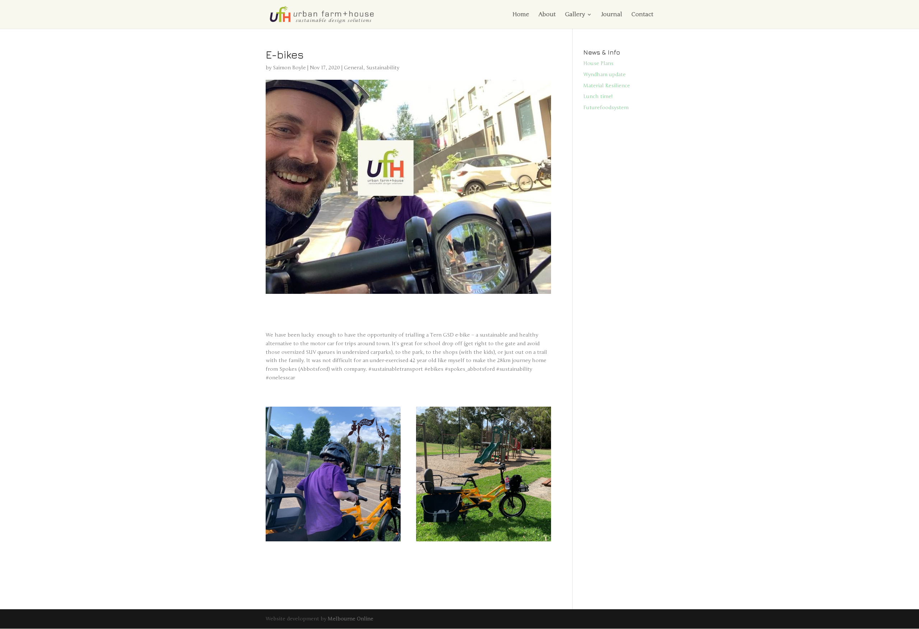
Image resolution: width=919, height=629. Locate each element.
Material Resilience (606, 86)
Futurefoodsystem (606, 108)
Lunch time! (598, 96)
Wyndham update (604, 74)
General (353, 68)
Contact (642, 15)
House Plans (598, 63)
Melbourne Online (350, 619)
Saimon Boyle (289, 68)
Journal (611, 15)
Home (520, 15)
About (547, 15)
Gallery (575, 15)
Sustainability (382, 68)
